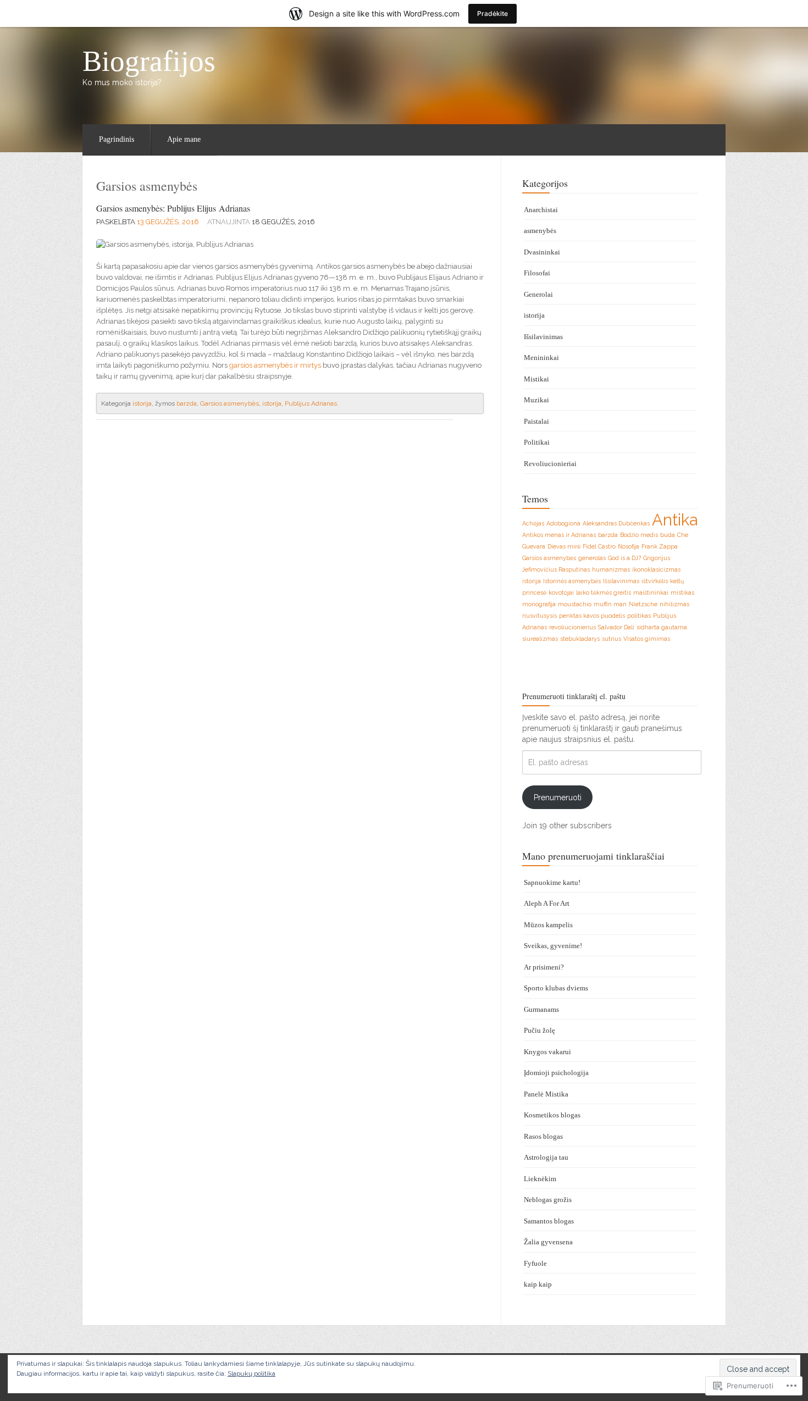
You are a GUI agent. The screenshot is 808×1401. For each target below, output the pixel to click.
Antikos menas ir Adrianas (559, 534)
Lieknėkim (540, 1179)
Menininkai (541, 357)
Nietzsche (643, 604)
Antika (675, 519)
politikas (639, 615)
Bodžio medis (639, 534)
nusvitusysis (539, 615)
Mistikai (536, 379)
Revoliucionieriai (550, 463)
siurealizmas (540, 638)
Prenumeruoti (558, 797)
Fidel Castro (599, 546)
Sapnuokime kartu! (552, 882)
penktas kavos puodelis (592, 615)
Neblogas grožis (548, 1199)
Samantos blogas (549, 1221)
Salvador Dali (616, 627)
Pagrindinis (116, 139)
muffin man (610, 604)
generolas (592, 558)
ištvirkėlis (654, 581)
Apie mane (184, 139)
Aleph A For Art (546, 903)
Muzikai (536, 400)
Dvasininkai (542, 252)
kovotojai (561, 592)
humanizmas (611, 569)
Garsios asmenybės (229, 403)
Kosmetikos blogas (552, 1115)
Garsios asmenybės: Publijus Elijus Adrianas (173, 208)
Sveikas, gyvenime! (553, 946)
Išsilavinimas (543, 337)
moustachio (574, 604)
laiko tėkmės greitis (603, 592)
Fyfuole (535, 1263)
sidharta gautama (662, 627)
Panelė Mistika (546, 1094)
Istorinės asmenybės (572, 581)
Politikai (537, 442)
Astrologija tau (546, 1157)
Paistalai (536, 421)
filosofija (628, 546)
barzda (186, 403)
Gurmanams (541, 1009)
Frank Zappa (659, 546)
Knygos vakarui (547, 1052)
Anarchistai (541, 210)
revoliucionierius (572, 627)
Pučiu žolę (539, 1030)
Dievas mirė (563, 546)
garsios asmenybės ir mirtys (275, 365)
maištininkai (650, 592)
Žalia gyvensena (548, 1242)
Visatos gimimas (646, 638)
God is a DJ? (624, 558)
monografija (539, 604)
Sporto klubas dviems (556, 988)
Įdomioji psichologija (556, 1072)
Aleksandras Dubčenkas (616, 523)
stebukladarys (580, 638)
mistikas (682, 592)
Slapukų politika (251, 1373)
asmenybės (540, 230)
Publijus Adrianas (311, 403)
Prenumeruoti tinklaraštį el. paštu (574, 696)
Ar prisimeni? (544, 967)
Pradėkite (492, 13)
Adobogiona (563, 523)
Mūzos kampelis (548, 925)
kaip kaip (538, 1284)
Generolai (538, 294)
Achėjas (533, 523)
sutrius (611, 638)
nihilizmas (674, 604)
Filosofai (537, 273)
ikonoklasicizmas (656, 569)
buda (667, 534)
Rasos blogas (543, 1136)
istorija (142, 403)
